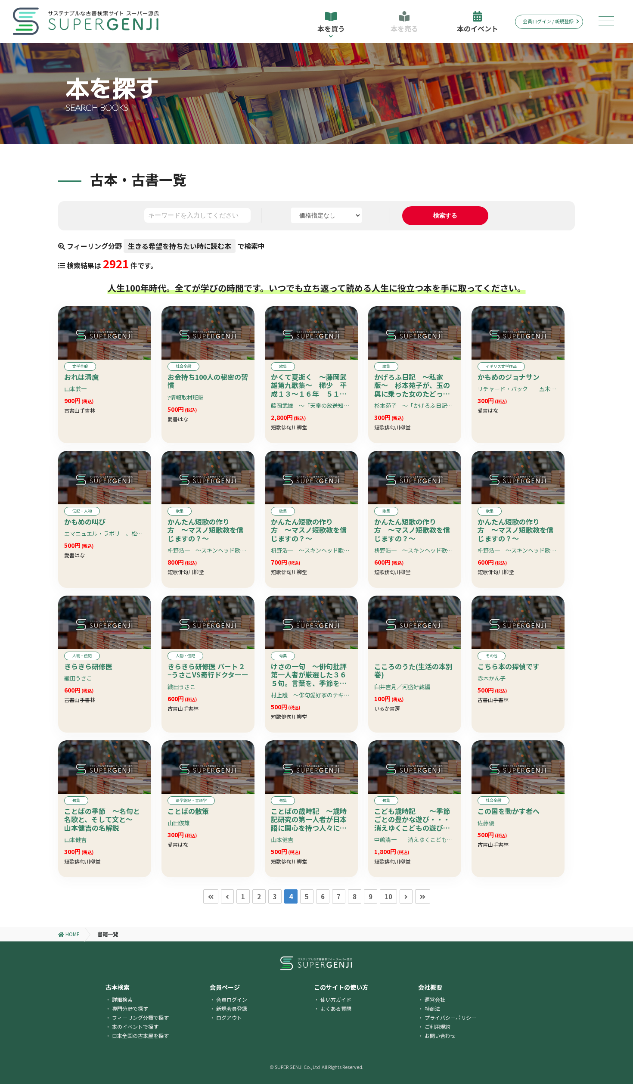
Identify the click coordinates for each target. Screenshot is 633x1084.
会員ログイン (231, 999)
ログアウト (229, 1017)
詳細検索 (122, 999)
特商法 (432, 1008)
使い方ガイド (335, 999)
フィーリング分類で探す (140, 1017)
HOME (72, 934)
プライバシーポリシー (450, 1017)
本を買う (331, 28)
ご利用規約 (437, 1026)
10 (388, 896)
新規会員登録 (231, 1008)
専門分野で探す (130, 1008)
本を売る (404, 28)
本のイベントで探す (135, 1026)
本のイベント (477, 28)
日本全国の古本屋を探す (140, 1035)
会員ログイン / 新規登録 (548, 21)
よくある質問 (335, 1008)
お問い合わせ (440, 1035)
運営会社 (435, 999)
